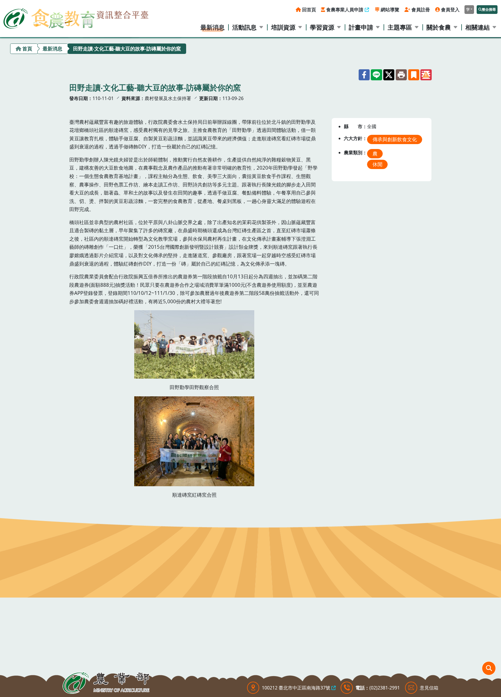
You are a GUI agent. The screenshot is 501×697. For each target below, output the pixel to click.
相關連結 (477, 27)
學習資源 (322, 27)
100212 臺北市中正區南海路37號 (296, 688)
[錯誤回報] (425, 74)
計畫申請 (361, 27)
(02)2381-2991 (384, 688)
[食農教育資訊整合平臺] (75, 17)
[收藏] (413, 74)
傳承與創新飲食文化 (395, 139)
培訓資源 (283, 27)
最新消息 (212, 27)
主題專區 (400, 27)
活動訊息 (244, 27)
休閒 (377, 164)
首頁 (27, 48)
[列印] (401, 74)
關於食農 (438, 27)
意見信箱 (429, 688)
